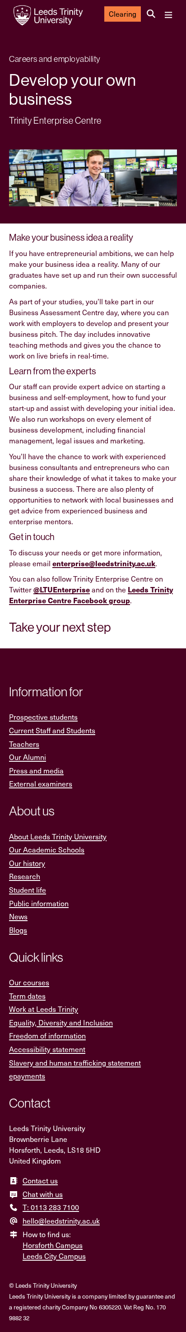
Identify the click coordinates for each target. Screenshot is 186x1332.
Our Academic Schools (46, 849)
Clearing (122, 14)
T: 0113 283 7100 (51, 1207)
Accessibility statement (47, 1049)
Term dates (27, 996)
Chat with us (43, 1194)
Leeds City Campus (54, 1256)
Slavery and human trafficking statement (75, 1062)
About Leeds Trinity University (58, 836)
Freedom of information (47, 1035)
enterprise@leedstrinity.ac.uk (103, 563)
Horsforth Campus (53, 1245)
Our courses (29, 982)
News (18, 916)
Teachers (24, 744)
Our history (27, 863)
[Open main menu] (168, 15)
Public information (39, 903)
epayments (27, 1076)
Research (24, 876)
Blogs (18, 930)
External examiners (40, 783)
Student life (27, 889)
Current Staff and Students (52, 730)
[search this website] (151, 14)
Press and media (36, 770)
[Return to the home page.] (48, 15)
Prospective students (43, 717)
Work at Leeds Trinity (43, 1009)
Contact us (40, 1180)
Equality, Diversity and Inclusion (61, 1022)
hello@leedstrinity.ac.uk (61, 1220)
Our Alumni (27, 757)
